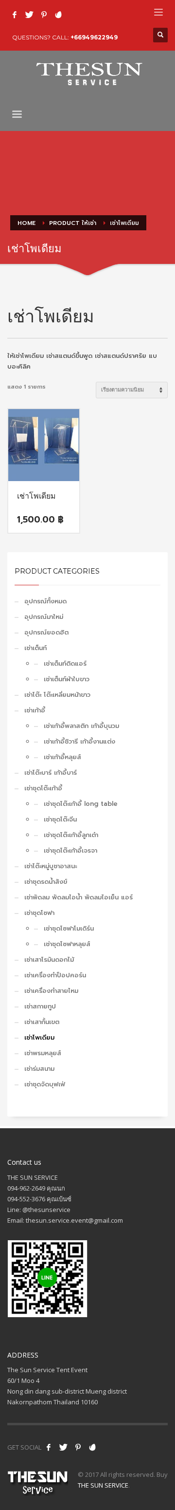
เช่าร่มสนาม (39, 1068)
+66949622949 (94, 37)
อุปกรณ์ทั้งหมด (45, 601)
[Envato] (58, 14)
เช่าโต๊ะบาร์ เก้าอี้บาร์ (50, 772)
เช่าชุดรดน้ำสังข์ (45, 881)
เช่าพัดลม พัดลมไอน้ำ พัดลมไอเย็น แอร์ (78, 897)
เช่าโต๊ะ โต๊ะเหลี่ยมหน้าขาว (57, 694)
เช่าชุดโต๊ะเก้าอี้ (43, 788)
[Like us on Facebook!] (48, 1447)
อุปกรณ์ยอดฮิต (46, 632)
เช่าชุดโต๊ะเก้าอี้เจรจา (70, 850)
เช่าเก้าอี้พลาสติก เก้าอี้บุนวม (81, 725)
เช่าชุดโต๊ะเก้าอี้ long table (81, 803)
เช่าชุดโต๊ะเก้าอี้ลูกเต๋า (71, 834)
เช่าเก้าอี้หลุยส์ (62, 757)
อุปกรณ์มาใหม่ (43, 616)
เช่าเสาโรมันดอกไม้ (49, 959)
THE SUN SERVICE (103, 1485)
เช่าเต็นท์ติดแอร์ (65, 663)
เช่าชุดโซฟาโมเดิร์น (69, 928)
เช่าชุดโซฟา (39, 912)
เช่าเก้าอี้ (34, 710)
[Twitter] (29, 14)
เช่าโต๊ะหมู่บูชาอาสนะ (50, 866)
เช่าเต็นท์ (35, 647)
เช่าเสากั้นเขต (41, 1021)
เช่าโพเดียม (39, 1037)
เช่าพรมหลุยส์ (42, 1053)
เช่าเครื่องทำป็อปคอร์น (55, 975)
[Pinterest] (43, 14)
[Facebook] (14, 14)
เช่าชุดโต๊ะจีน (60, 819)
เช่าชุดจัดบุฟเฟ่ (44, 1084)
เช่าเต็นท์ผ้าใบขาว (66, 679)
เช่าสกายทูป (40, 1006)
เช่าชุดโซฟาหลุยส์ (67, 944)
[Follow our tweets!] (63, 1447)
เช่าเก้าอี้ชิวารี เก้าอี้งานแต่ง (79, 741)
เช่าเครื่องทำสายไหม (51, 990)
